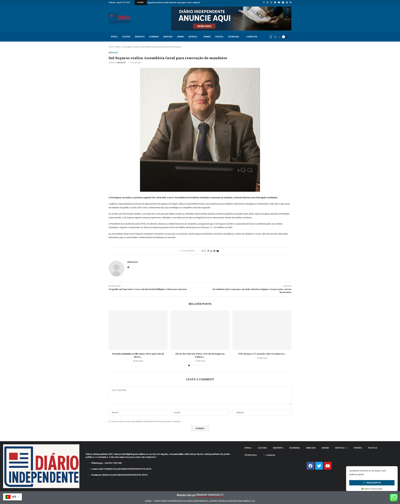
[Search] (275, 36)
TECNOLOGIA (233, 37)
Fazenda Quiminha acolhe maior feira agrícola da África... (138, 355)
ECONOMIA (154, 37)
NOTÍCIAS (193, 37)
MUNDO (180, 37)
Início (111, 47)
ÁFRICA (114, 37)
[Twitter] (267, 2)
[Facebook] (263, 2)
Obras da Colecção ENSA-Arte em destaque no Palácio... (200, 355)
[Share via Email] (218, 251)
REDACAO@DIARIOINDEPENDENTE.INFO (125, 475)
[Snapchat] (287, 2)
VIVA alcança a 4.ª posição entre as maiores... (262, 353)
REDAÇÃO (121, 63)
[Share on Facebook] (208, 251)
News (117, 47)
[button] (112, 338)
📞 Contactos (250, 37)
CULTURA (126, 37)
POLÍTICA (219, 37)
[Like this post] (205, 251)
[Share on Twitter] (211, 251)
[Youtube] (279, 2)
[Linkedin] (275, 2)
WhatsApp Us (373, 483)
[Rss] (290, 2)
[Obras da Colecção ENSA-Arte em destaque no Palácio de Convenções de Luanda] (200, 330)
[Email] (283, 2)
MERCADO (167, 37)
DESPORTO (140, 37)
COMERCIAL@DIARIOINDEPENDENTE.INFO (127, 469)
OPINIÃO (207, 37)
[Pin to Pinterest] (214, 251)
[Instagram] (271, 2)
